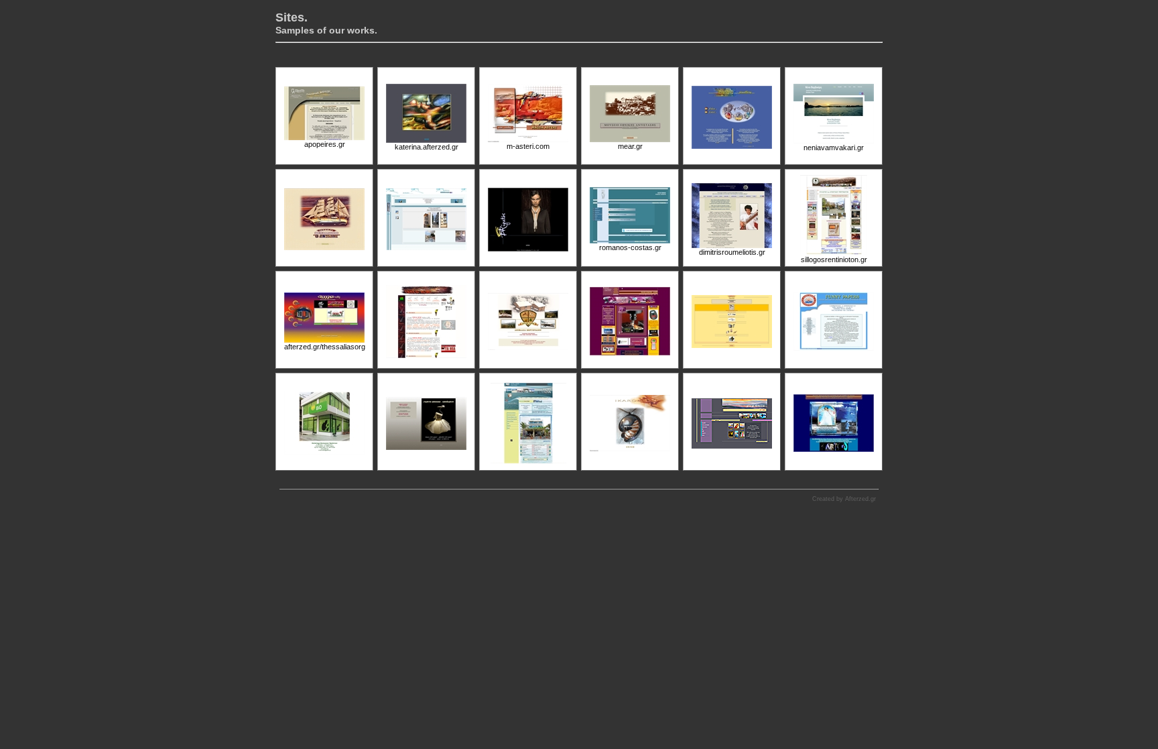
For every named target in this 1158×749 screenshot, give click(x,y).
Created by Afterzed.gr (844, 499)
